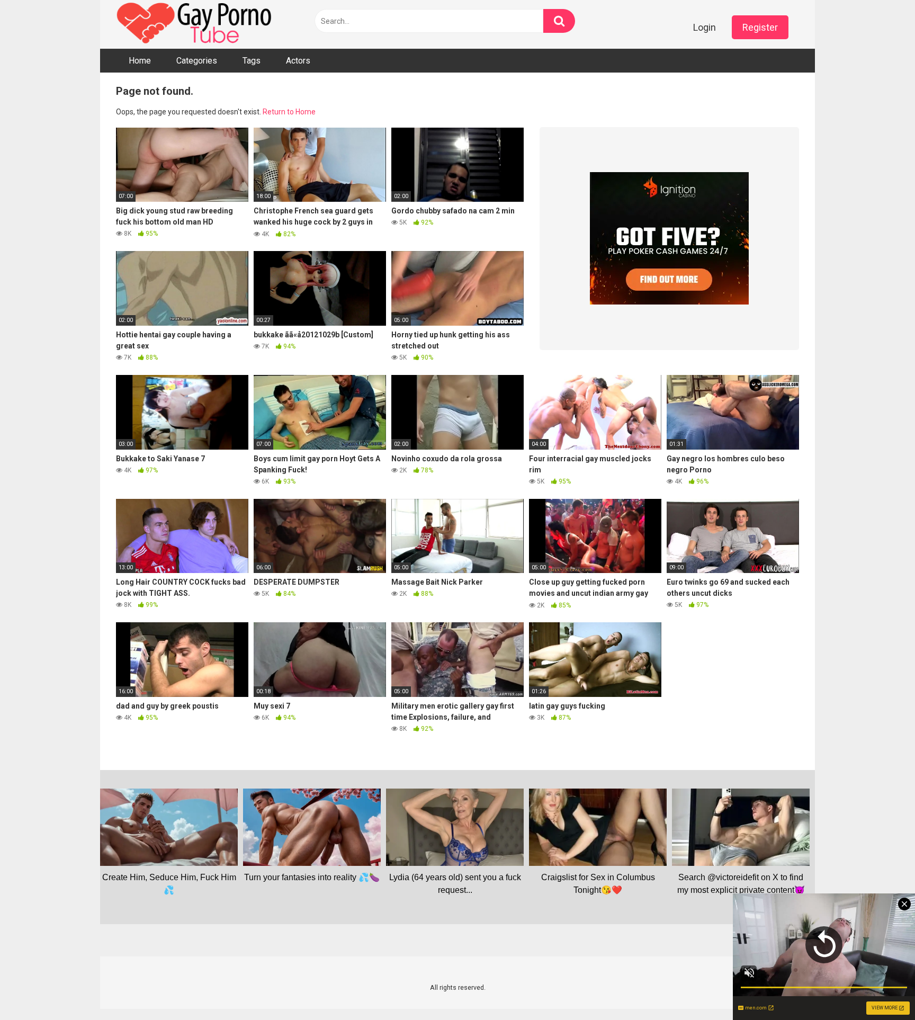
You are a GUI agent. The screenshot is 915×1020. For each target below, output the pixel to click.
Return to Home (289, 112)
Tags (252, 61)
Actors (298, 61)
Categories (196, 61)
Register (760, 27)
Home (140, 61)
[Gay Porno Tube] (195, 24)
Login (704, 27)
